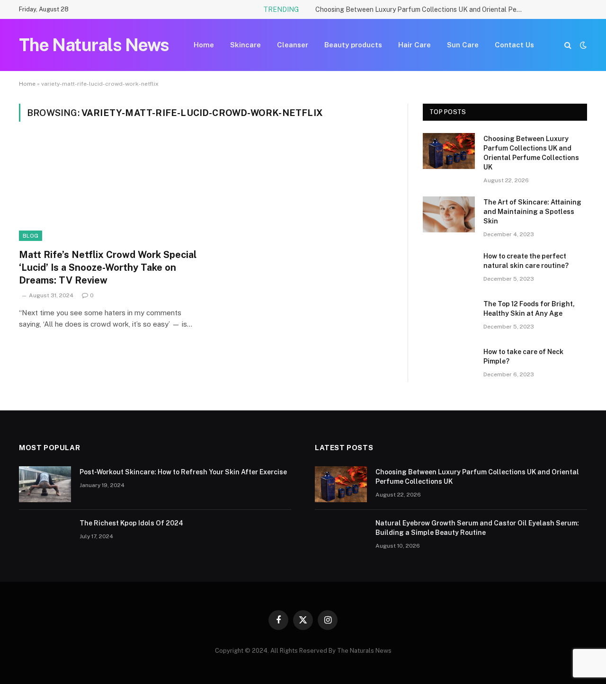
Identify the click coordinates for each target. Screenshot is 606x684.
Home (204, 45)
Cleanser (292, 45)
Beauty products (353, 45)
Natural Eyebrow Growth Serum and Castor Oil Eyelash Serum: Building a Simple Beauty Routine (477, 527)
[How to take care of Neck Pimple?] (449, 364)
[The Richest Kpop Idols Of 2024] (45, 535)
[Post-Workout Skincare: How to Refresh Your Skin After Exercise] (45, 484)
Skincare (245, 45)
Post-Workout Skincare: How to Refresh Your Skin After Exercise (183, 472)
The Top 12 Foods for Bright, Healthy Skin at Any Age (529, 308)
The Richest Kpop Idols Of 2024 (131, 523)
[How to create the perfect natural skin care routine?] (449, 268)
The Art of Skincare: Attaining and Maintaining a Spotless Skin (532, 211)
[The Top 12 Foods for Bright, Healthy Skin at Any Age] (449, 316)
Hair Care (414, 45)
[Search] (567, 45)
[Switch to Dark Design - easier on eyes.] (582, 45)
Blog (30, 236)
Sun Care (463, 45)
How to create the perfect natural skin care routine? (526, 260)
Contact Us (514, 45)
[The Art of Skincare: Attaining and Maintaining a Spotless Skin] (449, 214)
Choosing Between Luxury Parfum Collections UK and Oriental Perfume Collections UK (421, 9)
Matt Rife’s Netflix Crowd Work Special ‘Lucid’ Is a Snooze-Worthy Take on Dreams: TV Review (107, 267)
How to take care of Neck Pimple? (523, 356)
